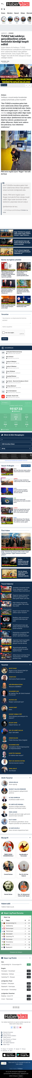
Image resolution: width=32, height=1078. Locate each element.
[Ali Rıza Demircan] (4, 798)
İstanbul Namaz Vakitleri (9, 1035)
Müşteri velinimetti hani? (16, 702)
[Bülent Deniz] (4, 723)
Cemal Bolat (13, 768)
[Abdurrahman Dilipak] (4, 685)
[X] (14, 1027)
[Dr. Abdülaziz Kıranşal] (4, 806)
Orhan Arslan (13, 782)
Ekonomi (29, 13)
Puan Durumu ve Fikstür (9, 1039)
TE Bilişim (20, 1068)
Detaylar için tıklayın (16, 952)
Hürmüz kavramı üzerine (16, 763)
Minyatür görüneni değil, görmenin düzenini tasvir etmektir (19, 814)
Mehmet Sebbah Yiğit (15, 714)
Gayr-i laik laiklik (14, 732)
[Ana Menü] (1, 9)
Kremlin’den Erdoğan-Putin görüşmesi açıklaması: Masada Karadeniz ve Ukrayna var (8, 291)
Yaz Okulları (12, 770)
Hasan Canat (13, 707)
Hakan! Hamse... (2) (14, 725)
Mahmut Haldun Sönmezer (17, 789)
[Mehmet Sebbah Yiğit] (4, 716)
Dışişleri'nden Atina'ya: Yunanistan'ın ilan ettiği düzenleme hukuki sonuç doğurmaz (23, 291)
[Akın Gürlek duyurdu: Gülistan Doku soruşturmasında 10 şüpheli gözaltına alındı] (24, 266)
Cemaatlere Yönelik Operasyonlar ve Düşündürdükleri (19, 747)
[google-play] (23, 1055)
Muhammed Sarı (14, 691)
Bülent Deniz (13, 722)
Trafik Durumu (7, 1037)
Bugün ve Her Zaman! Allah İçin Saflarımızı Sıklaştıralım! (18, 671)
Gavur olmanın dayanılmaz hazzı (18, 830)
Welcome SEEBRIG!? (15, 686)
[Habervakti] (18, 3)
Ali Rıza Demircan (14, 797)
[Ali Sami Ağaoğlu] (4, 829)
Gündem (9, 13)
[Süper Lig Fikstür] (30, 958)
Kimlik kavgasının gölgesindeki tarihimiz (18, 792)
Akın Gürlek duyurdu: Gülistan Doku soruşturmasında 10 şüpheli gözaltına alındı (23, 273)
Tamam (20, 1076)
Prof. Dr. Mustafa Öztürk (17, 761)
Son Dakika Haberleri (8, 1042)
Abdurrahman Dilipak (16, 684)
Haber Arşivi (6, 1044)
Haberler (4, 33)
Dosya (3, 13)
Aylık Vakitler (5, 429)
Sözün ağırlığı (13, 784)
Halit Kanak (12, 819)
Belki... (11, 709)
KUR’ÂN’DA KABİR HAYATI (16, 799)
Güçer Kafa (12, 677)
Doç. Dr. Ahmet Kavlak (16, 730)
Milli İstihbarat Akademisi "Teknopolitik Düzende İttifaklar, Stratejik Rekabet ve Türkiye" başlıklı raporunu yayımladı (8, 274)
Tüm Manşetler (7, 1041)
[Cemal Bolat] (4, 769)
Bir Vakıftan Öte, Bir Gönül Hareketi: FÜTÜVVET (19, 694)
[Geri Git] (2, 4)
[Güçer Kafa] (4, 678)
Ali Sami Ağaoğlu (14, 828)
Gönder (4, 338)
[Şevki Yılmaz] (4, 670)
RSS (4, 1063)
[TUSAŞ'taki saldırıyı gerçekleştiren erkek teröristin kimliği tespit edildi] (16, 73)
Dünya (23, 13)
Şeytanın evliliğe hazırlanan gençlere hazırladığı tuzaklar (17, 807)
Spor (11, 1050)
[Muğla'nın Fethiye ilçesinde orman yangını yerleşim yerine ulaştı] (8, 300)
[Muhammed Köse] (4, 746)
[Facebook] (11, 1027)
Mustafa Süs (13, 699)
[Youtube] (20, 1027)
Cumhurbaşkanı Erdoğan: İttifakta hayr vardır (23, 306)
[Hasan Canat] (4, 708)
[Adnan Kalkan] (4, 739)
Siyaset (16, 13)
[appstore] (9, 1055)
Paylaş (4, 85)
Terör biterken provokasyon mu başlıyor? (18, 717)
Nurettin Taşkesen (15, 753)
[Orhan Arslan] (4, 783)
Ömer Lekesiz (13, 812)
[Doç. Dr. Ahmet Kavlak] (4, 731)
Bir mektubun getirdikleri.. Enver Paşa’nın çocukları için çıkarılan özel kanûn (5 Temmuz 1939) (19, 822)
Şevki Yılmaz (13, 668)
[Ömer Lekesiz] (4, 814)
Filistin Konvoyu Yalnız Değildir (18, 740)
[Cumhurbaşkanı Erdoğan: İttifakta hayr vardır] (24, 300)
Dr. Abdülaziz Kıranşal (16, 804)
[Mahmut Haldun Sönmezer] (4, 791)
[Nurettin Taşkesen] (4, 754)
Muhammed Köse (14, 744)
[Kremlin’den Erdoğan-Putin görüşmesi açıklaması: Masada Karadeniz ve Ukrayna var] (8, 284)
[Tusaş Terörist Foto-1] (16, 150)
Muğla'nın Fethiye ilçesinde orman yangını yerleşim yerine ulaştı (8, 307)
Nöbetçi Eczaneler (8, 1032)
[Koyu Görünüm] (4, 9)
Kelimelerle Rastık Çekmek (17, 679)
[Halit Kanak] (4, 821)
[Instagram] (17, 1027)
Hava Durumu (7, 1034)
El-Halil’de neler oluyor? (16, 755)
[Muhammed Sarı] (4, 693)
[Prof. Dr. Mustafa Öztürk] (4, 762)
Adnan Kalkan (13, 738)
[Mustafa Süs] (4, 700)
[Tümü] (30, 664)
